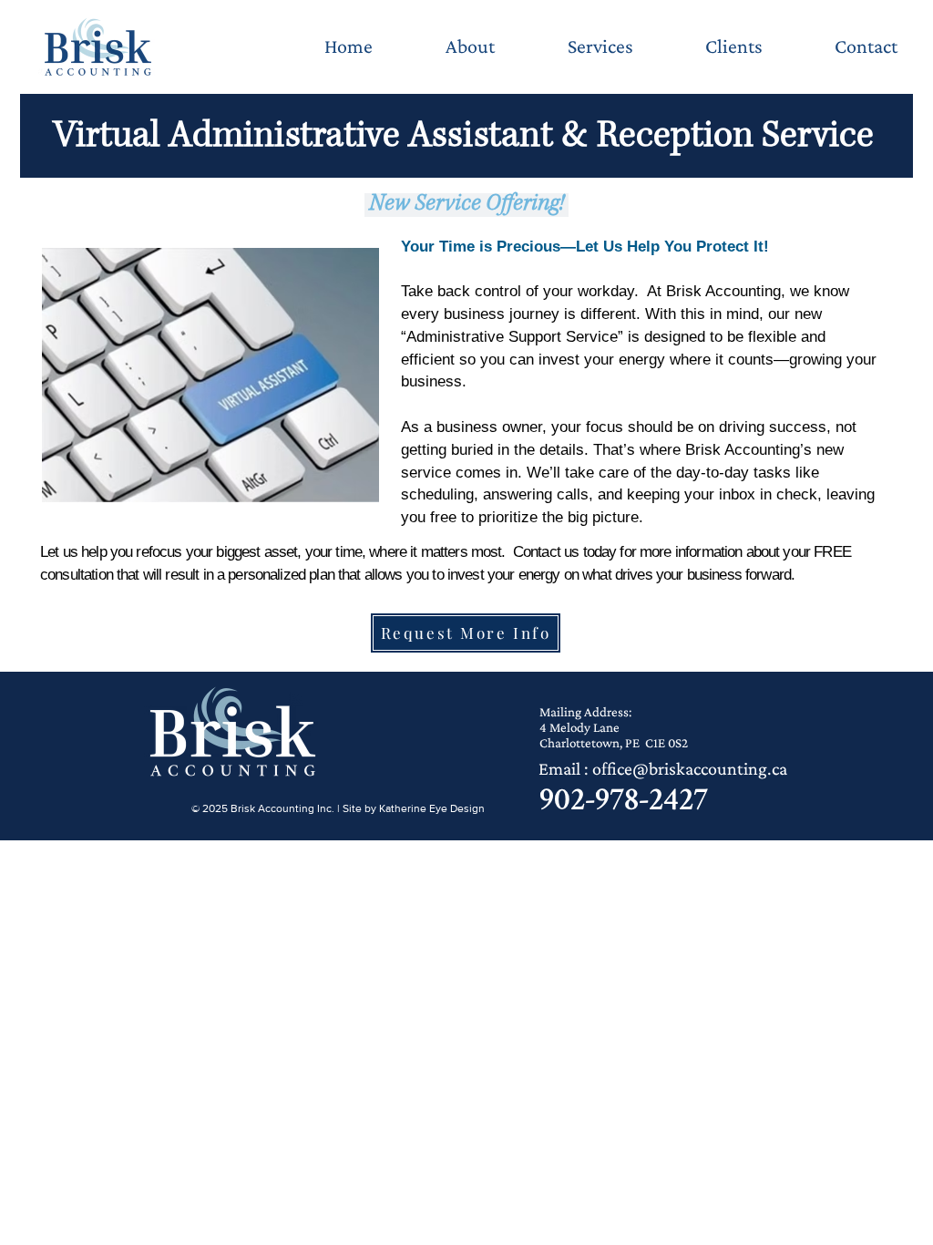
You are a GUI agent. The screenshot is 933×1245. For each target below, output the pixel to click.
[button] (599, 46)
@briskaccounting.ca (709, 768)
